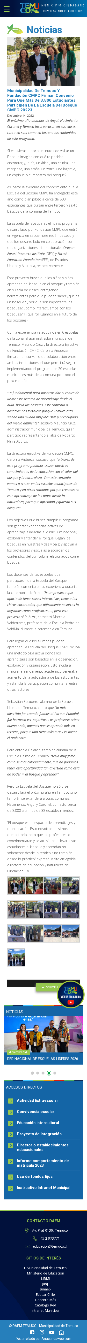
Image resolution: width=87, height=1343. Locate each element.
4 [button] (49, 1074)
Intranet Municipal (45, 1310)
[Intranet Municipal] (61, 1333)
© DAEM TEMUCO (22, 1326)
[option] (43, 1040)
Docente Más (45, 1299)
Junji (45, 1284)
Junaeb (45, 1289)
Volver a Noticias (58, 987)
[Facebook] (32, 1333)
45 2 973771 (50, 1238)
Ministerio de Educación (45, 1273)
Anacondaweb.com (56, 1339)
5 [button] (54, 1073)
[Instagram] (42, 1333)
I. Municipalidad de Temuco (45, 1268)
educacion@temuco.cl (50, 1246)
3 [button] (43, 1073)
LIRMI (45, 1278)
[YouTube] (51, 1333)
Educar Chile (45, 1294)
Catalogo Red (45, 1305)
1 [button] (32, 1073)
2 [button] (37, 1073)
